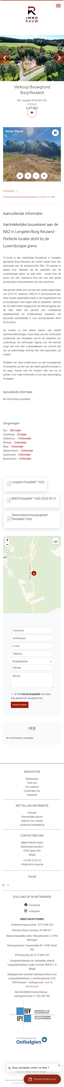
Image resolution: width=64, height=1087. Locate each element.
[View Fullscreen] (7, 551)
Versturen (19, 705)
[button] (42, 1079)
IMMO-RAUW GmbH (32, 842)
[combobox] (32, 661)
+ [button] (7, 540)
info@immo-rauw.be (32, 864)
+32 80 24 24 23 (32, 860)
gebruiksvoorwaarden (20, 1083)
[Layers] (55, 541)
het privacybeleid (31, 694)
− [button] (7, 545)
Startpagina (9, 191)
